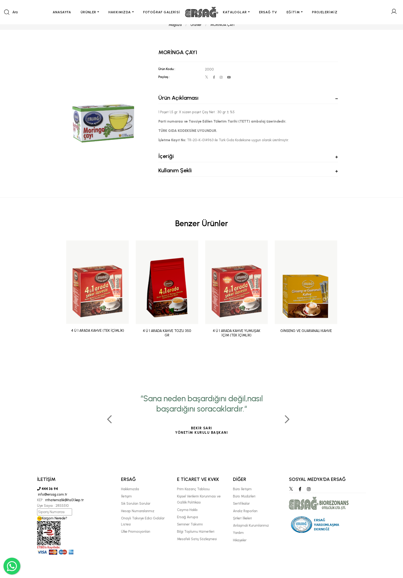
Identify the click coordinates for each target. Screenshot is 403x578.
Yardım (238, 533)
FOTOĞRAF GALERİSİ (161, 12)
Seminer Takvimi (190, 524)
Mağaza (175, 25)
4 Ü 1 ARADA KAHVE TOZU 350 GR (167, 333)
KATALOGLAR (235, 12)
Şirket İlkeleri (242, 518)
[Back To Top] (390, 549)
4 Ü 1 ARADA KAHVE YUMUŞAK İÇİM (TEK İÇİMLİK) (236, 333)
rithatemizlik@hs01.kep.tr (64, 500)
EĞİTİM (293, 12)
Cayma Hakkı (187, 510)
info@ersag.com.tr (52, 494)
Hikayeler (240, 540)
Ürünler (196, 25)
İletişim (126, 496)
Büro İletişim (242, 489)
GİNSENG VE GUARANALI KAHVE (306, 331)
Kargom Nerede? (54, 518)
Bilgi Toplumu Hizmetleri (195, 531)
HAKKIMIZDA (119, 12)
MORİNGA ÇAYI (222, 25)
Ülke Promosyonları (135, 531)
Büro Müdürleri (244, 496)
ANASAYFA (62, 12)
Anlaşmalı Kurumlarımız (251, 525)
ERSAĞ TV (268, 12)
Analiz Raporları (245, 511)
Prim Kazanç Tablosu (193, 489)
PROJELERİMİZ (324, 12)
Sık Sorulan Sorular (135, 503)
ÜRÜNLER (88, 12)
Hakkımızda (130, 489)
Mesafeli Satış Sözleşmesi (197, 539)
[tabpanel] (201, 417)
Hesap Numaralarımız (137, 511)
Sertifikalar (241, 503)
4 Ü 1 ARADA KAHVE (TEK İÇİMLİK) (97, 331)
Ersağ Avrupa (187, 517)
